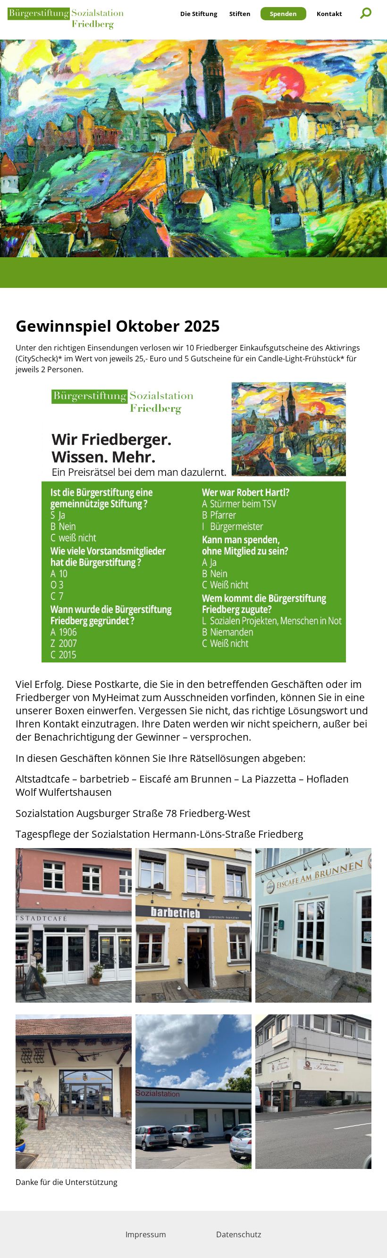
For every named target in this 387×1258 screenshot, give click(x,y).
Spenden (283, 13)
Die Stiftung (198, 13)
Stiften (240, 13)
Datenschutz (238, 1234)
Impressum (146, 1234)
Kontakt (329, 13)
